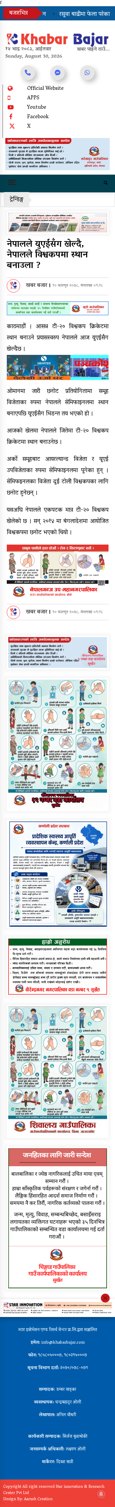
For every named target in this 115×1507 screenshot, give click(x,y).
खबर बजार (36, 286)
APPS (33, 98)
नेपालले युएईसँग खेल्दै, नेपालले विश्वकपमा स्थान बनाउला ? (47, 255)
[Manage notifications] (101, 1494)
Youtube (36, 108)
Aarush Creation (38, 1499)
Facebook (38, 117)
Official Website (45, 89)
